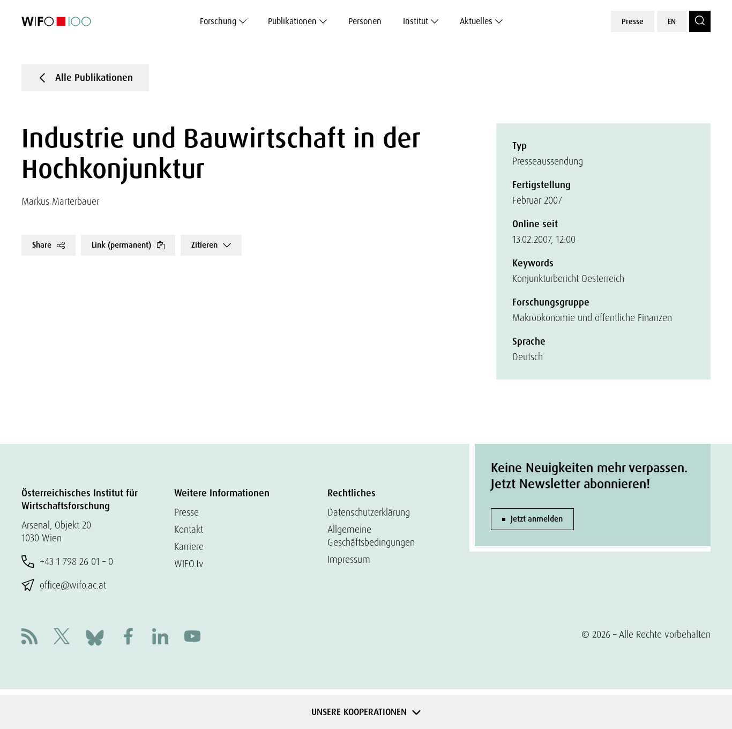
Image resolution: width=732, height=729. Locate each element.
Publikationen (292, 21)
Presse (633, 21)
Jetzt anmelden (537, 519)
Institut (415, 21)
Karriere (189, 546)
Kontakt (188, 529)
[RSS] (29, 637)
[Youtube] (192, 637)
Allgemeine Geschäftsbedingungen (371, 535)
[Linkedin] (160, 637)
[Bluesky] (95, 636)
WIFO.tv (189, 563)
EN (672, 21)
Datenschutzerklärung (368, 512)
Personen (365, 21)
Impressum (348, 559)
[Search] (700, 21)
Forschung (218, 21)
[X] (62, 637)
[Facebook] (128, 637)
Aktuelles (476, 21)
